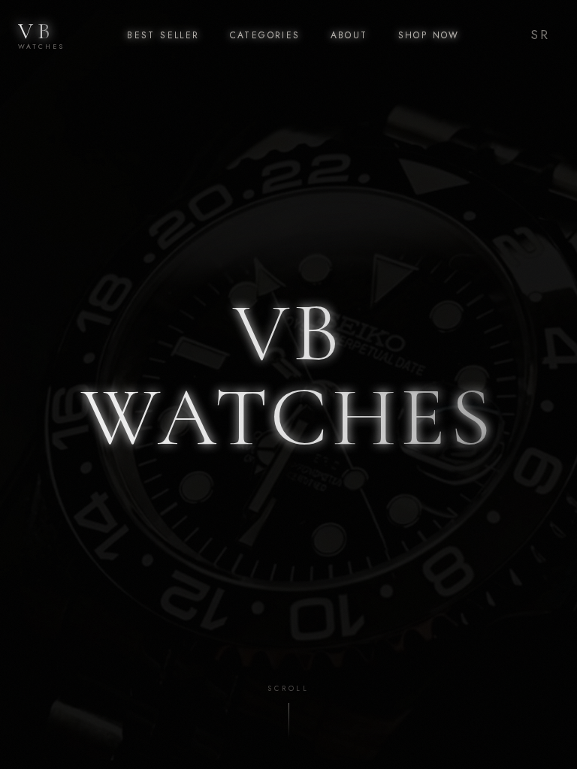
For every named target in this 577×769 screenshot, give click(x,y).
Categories (265, 35)
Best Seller (163, 35)
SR (540, 35)
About (349, 35)
